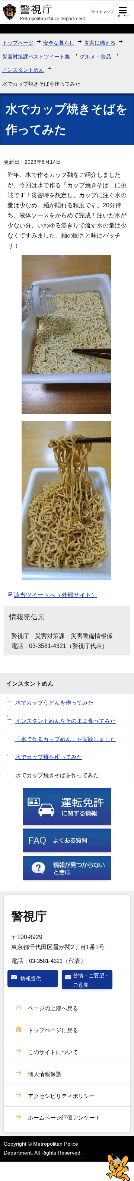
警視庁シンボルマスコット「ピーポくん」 (118, 1167)
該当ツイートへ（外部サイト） (55, 595)
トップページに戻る (53, 1030)
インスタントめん (23, 70)
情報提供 (30, 978)
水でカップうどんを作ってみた (54, 702)
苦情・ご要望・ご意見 (91, 980)
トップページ (18, 43)
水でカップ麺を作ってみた (48, 757)
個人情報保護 (44, 1074)
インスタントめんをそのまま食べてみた (65, 721)
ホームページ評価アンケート (64, 1117)
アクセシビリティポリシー (61, 1096)
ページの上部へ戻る (53, 1008)
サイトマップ (103, 12)
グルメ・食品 (95, 57)
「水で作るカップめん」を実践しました (65, 739)
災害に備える (99, 43)
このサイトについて (53, 1052)
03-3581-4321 (46, 961)
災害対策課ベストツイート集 (36, 57)
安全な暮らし (58, 43)
